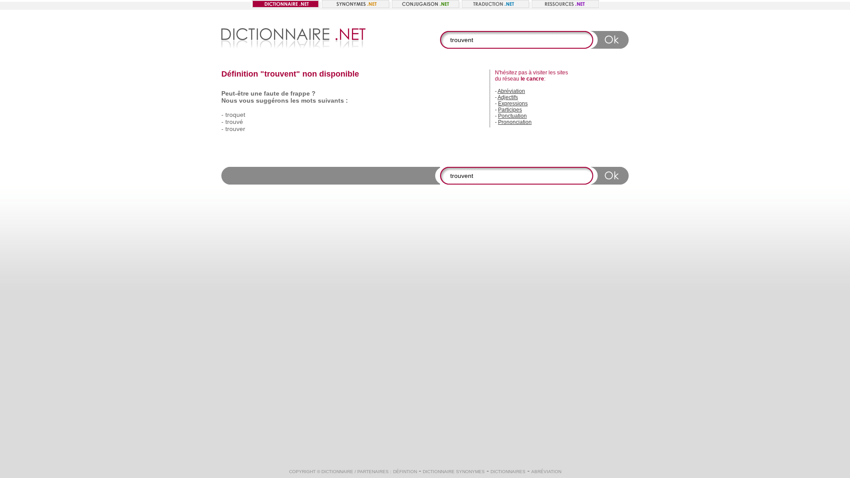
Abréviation (511, 91)
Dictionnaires (508, 471)
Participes (510, 110)
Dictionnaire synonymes (454, 471)
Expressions (513, 103)
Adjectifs (508, 97)
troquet (235, 114)
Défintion (405, 471)
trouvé (234, 121)
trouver (235, 128)
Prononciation (515, 122)
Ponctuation (512, 116)
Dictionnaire (337, 471)
